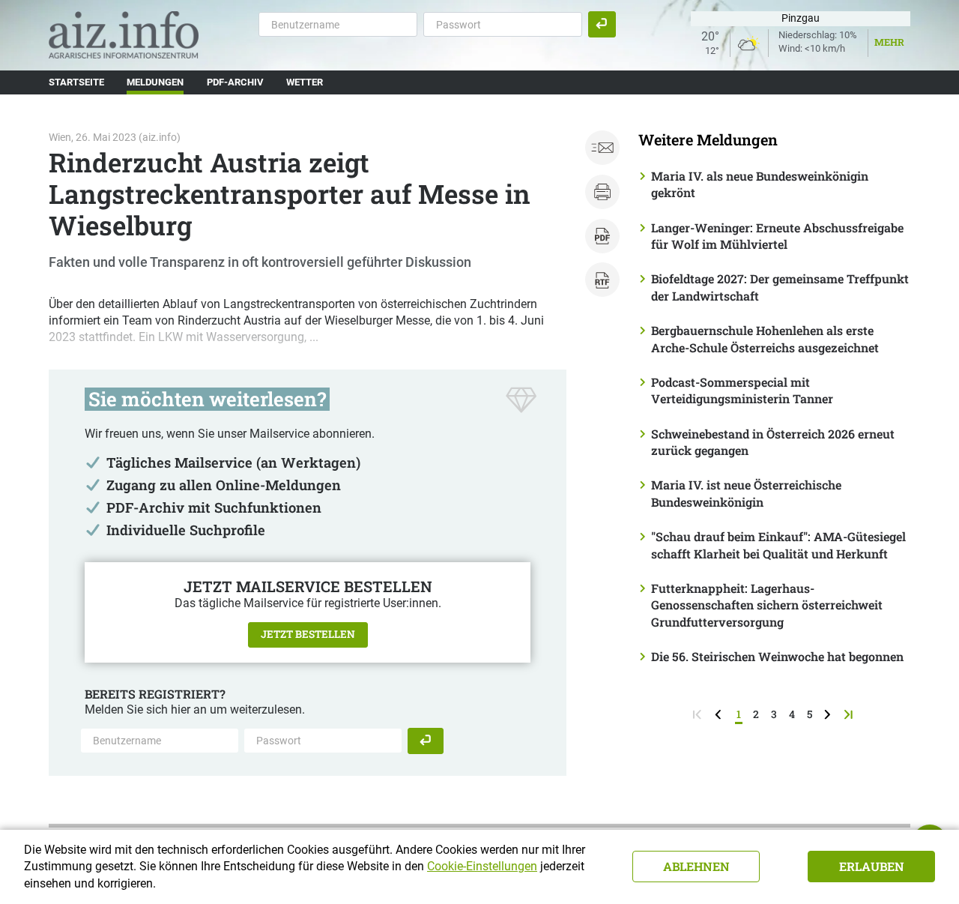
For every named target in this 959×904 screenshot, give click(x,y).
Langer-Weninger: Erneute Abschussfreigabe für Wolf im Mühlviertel (777, 236)
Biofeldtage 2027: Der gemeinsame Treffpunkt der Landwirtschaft (780, 287)
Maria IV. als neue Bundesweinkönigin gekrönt (759, 184)
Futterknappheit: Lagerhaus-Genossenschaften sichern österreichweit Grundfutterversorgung (767, 605)
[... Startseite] (124, 34)
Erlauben (871, 866)
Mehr (889, 42)
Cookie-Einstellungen (482, 866)
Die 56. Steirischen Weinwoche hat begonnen (777, 656)
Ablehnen (696, 866)
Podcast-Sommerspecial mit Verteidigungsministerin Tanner (742, 390)
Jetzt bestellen (308, 634)
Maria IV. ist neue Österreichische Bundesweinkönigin (746, 493)
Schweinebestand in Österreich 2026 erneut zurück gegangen (773, 442)
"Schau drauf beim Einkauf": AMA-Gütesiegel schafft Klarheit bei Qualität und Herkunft (778, 544)
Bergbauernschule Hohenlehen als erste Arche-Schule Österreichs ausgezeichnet (765, 338)
